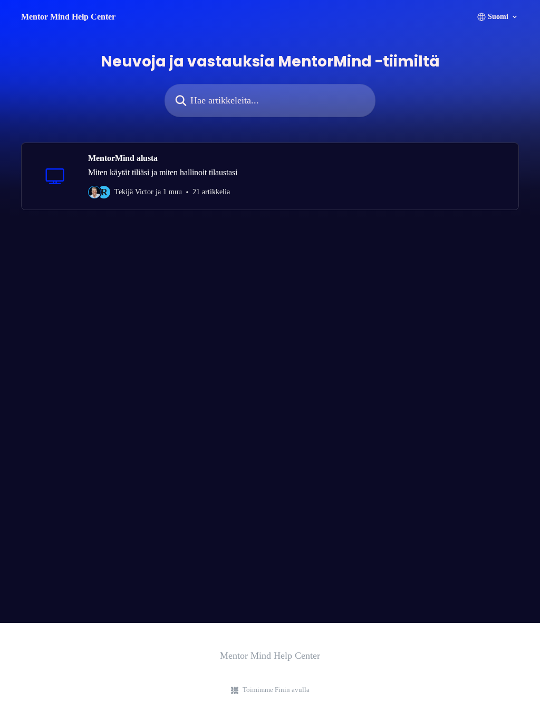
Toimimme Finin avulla (276, 690)
